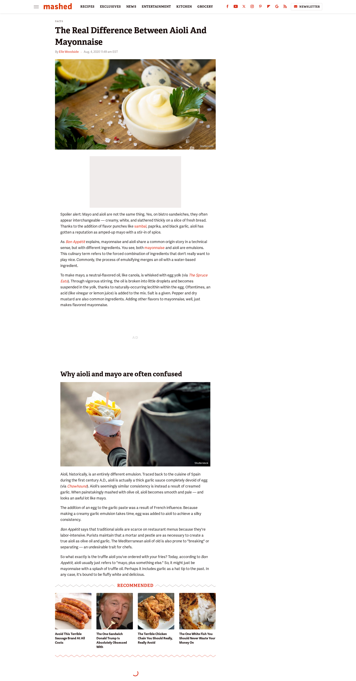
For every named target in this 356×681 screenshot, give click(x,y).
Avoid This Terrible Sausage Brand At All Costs (70, 638)
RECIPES (87, 7)
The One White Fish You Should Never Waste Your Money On (197, 638)
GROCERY (205, 7)
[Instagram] (252, 7)
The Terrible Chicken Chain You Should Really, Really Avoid (155, 638)
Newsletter (309, 6)
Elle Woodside (69, 52)
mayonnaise (154, 247)
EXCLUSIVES (110, 7)
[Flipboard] (268, 7)
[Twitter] (243, 7)
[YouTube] (235, 7)
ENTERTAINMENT (156, 7)
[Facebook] (227, 7)
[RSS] (285, 7)
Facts (59, 21)
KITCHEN (184, 7)
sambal (140, 226)
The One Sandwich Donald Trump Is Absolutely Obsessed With (111, 640)
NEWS (131, 7)
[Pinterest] (260, 7)
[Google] (276, 7)
